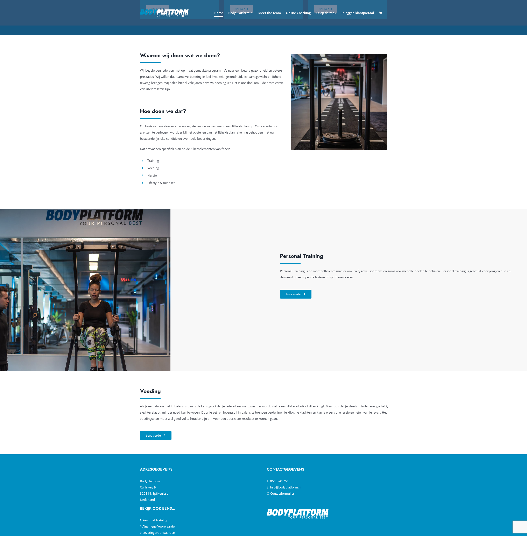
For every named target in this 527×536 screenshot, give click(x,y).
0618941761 (279, 481)
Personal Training (154, 520)
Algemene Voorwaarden (159, 526)
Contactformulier (282, 493)
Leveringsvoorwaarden (158, 532)
